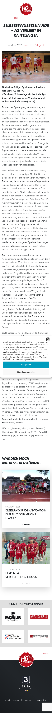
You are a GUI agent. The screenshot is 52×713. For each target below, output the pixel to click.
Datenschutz (27, 700)
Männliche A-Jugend (34, 45)
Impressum (16, 700)
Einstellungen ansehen (26, 372)
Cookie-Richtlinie (40, 700)
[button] (47, 339)
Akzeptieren (26, 364)
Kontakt (8, 700)
